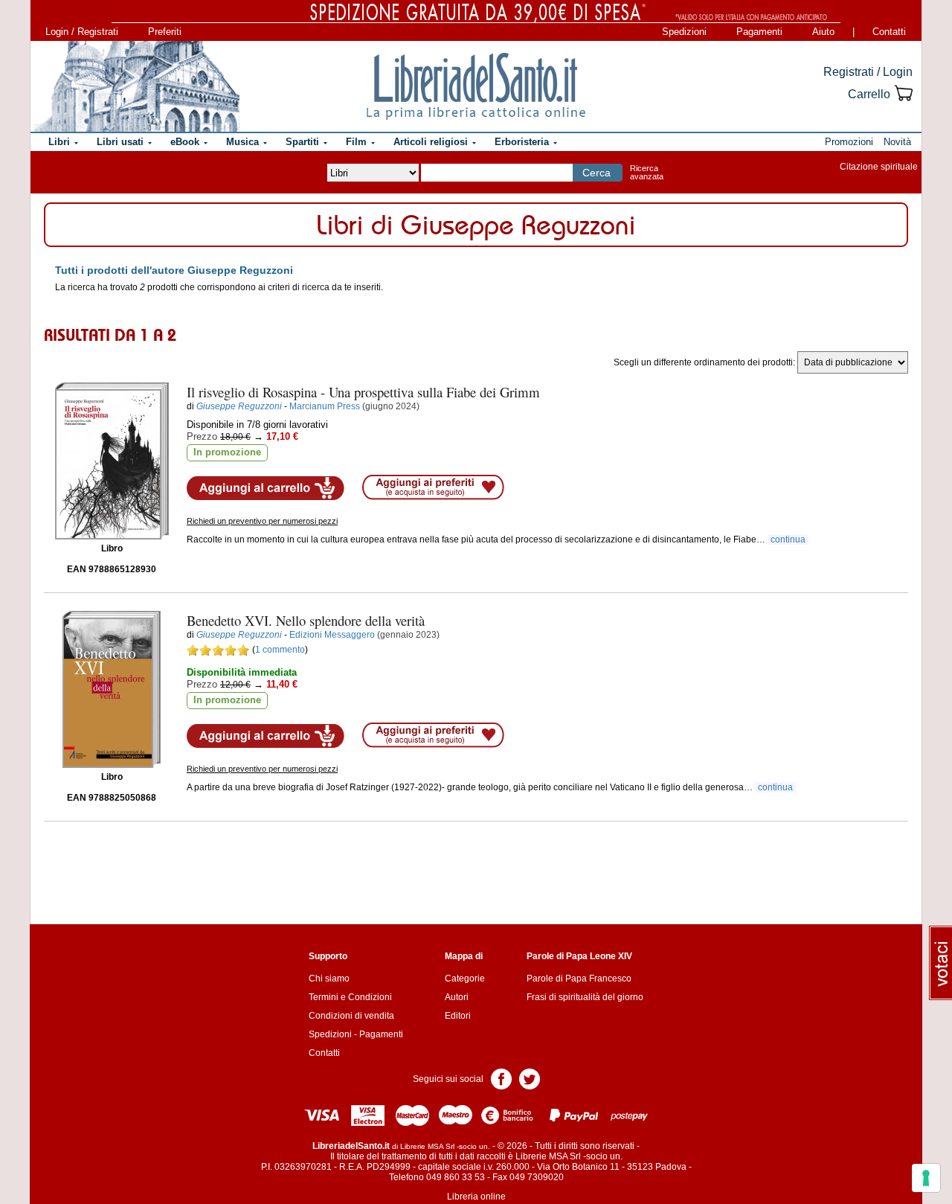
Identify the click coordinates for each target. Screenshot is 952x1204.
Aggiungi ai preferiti (433, 487)
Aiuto (823, 31)
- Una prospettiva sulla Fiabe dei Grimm (363, 391)
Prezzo (202, 436)
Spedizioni (684, 31)
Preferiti (164, 31)
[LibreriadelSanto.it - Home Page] (476, 86)
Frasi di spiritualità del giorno (585, 997)
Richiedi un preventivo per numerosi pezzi (262, 520)
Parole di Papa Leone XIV (579, 956)
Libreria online (476, 1196)
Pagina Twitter (529, 1078)
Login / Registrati (81, 31)
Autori (457, 997)
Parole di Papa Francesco (579, 978)
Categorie (465, 978)
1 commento (280, 649)
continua (788, 539)
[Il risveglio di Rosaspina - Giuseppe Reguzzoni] (112, 460)
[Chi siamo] (136, 86)
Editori (458, 1016)
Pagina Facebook (501, 1078)
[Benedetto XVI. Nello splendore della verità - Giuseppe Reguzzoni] (111, 689)
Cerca (596, 173)
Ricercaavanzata (646, 172)
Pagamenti (759, 31)
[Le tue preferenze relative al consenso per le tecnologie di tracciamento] (926, 1178)
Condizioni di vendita (351, 1016)
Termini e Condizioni (350, 997)
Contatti (889, 31)
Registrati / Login (868, 71)
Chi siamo (329, 978)
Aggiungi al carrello (265, 488)
